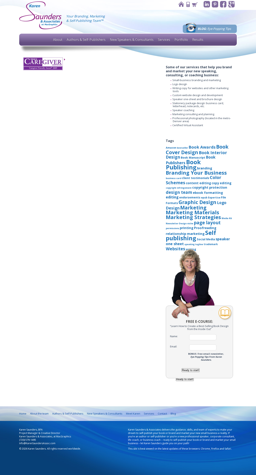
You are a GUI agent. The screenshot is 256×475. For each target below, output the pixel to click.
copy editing (221, 183)
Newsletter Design (176, 223)
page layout (207, 222)
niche (190, 223)
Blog (173, 413)
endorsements (189, 197)
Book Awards (202, 147)
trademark (211, 244)
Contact (188, 4)
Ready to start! (190, 370)
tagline (199, 244)
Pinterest (215, 4)
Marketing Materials (192, 212)
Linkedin (207, 4)
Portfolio (181, 39)
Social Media (206, 239)
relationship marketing (185, 233)
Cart (195, 4)
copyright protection (209, 187)
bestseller (182, 147)
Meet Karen (133, 413)
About (57, 39)
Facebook (223, 4)
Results (197, 39)
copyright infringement (179, 187)
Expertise (214, 197)
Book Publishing (183, 164)
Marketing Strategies (193, 217)
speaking (189, 244)
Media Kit (227, 218)
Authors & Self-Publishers (86, 39)
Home (181, 4)
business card (173, 178)
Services (164, 39)
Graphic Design (197, 202)
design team (179, 192)
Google (231, 4)
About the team (39, 413)
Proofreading (205, 227)
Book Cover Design (197, 149)
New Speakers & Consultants (131, 39)
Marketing (193, 207)
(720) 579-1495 (27, 440)
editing (172, 197)
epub (204, 197)
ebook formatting (208, 192)
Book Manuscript (193, 157)
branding (204, 168)
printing (186, 227)
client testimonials (195, 178)
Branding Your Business (196, 172)
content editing (198, 183)
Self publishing (191, 235)
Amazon (171, 147)
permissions (172, 228)
